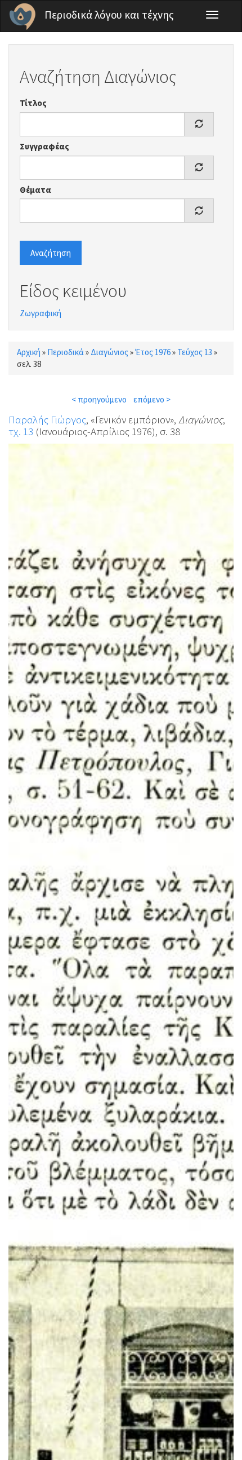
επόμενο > (152, 399)
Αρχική (29, 352)
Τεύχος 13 (194, 352)
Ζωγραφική (40, 313)
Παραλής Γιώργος (47, 419)
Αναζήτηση (50, 252)
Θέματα (35, 189)
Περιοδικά (65, 352)
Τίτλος (33, 103)
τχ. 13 (20, 431)
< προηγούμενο (99, 399)
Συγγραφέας (44, 146)
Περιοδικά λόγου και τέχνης (109, 14)
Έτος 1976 (153, 352)
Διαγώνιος (109, 352)
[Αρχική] (22, 16)
